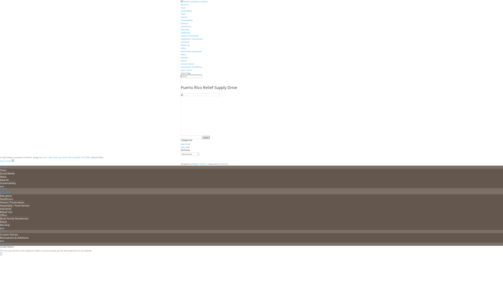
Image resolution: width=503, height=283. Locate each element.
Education (185, 29)
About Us (185, 4)
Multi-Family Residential (191, 51)
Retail (183, 54)
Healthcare (185, 32)
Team (183, 8)
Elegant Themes (199, 164)
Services (184, 23)
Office (183, 48)
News (183, 14)
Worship (184, 57)
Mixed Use (185, 45)
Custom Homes (187, 64)
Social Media (186, 11)
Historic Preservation (190, 36)
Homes (184, 60)
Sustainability (187, 20)
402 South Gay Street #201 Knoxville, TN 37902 (69, 157)
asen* (44, 157)
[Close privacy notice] (1, 253)
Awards (184, 17)
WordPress (223, 164)
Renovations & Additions (191, 67)
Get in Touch (186, 70)
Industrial (185, 42)
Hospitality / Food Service (192, 39)
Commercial (186, 26)
